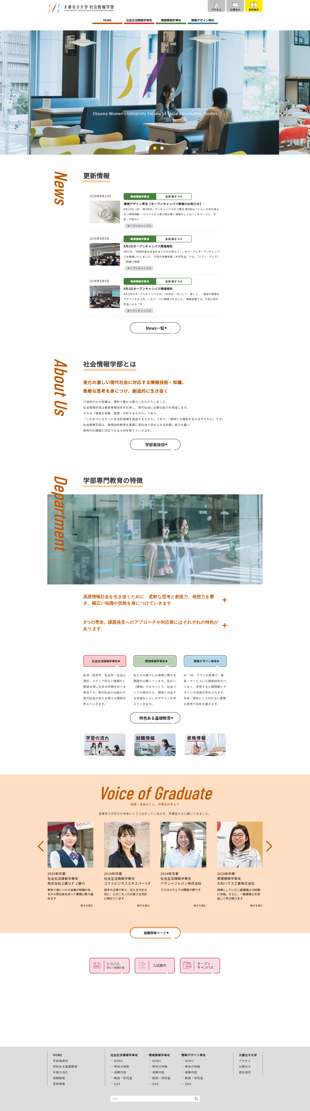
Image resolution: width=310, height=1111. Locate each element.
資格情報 (59, 1084)
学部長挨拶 (60, 1061)
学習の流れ (60, 1072)
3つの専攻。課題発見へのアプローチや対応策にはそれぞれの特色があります (150, 625)
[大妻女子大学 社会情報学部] (80, 8)
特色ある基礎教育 (65, 1066)
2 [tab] (154, 148)
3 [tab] (162, 148)
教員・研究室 (123, 1078)
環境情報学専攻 (171, 20)
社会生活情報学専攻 (139, 20)
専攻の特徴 (121, 1066)
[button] (40, 864)
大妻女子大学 (248, 1055)
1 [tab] (147, 148)
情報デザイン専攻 (202, 20)
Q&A (117, 1084)
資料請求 (245, 1072)
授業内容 (120, 1072)
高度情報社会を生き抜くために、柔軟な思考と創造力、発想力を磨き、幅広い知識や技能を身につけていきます (148, 600)
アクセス (245, 1061)
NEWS (118, 1061)
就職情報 (59, 1078)
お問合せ (245, 1066)
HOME (107, 20)
